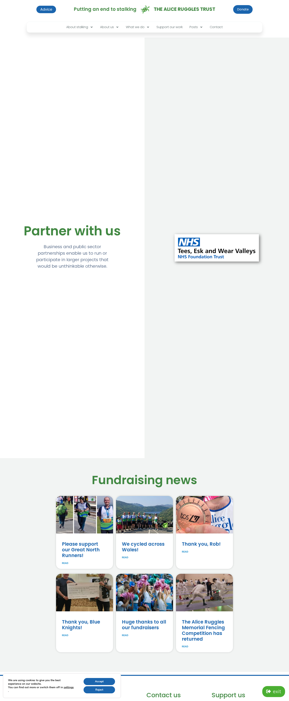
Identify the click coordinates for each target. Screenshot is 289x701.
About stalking (77, 27)
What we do (135, 27)
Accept (99, 681)
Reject (99, 690)
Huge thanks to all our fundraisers (144, 625)
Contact (216, 27)
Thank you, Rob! (201, 544)
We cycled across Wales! (143, 547)
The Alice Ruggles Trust (184, 9)
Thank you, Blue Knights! (81, 625)
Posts (194, 27)
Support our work (169, 27)
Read (65, 563)
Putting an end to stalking (105, 9)
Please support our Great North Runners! (81, 550)
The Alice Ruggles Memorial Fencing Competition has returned (203, 630)
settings (69, 687)
